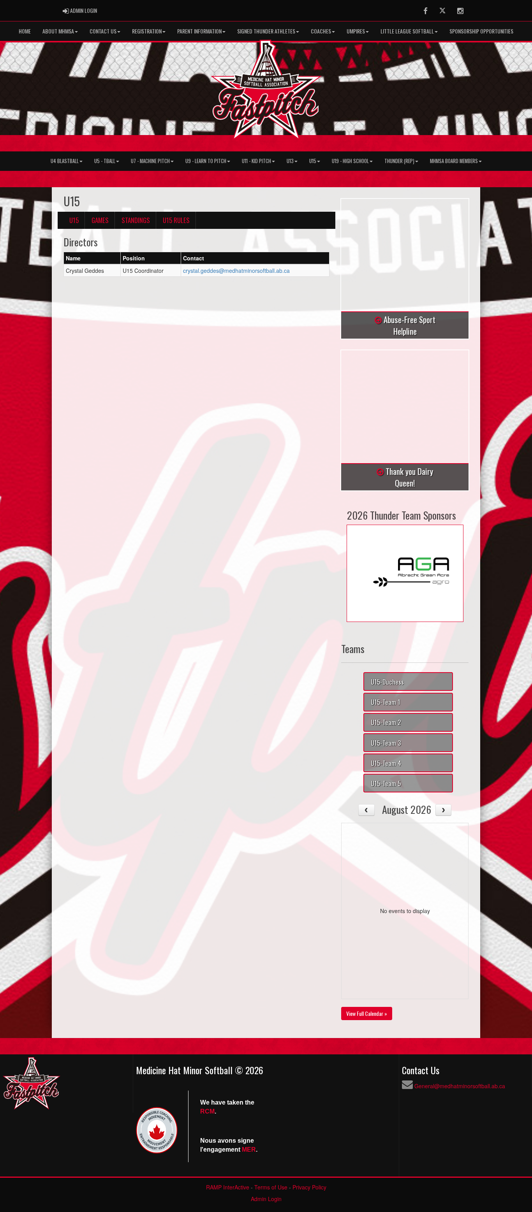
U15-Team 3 (386, 743)
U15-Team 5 (386, 783)
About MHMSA (58, 31)
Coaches (321, 31)
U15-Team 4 (386, 763)
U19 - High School (350, 161)
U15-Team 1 (385, 702)
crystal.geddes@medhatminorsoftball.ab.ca (236, 270)
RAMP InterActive (227, 1187)
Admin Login (266, 1199)
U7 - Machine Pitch (150, 161)
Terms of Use (270, 1187)
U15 (312, 161)
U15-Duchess (387, 682)
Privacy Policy (309, 1187)
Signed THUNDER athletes (266, 31)
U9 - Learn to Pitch (205, 161)
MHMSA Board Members (454, 161)
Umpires (356, 31)
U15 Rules (176, 220)
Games (100, 220)
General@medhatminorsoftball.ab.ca (459, 1086)
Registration (147, 31)
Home (25, 31)
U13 (290, 161)
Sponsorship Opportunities (481, 31)
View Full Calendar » (366, 1013)
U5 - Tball (104, 161)
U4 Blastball (65, 161)
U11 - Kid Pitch (256, 161)
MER (249, 1149)
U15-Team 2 (386, 722)
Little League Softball (407, 31)
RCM (207, 1111)
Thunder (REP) (399, 161)
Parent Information (199, 31)
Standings (136, 220)
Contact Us (103, 31)
